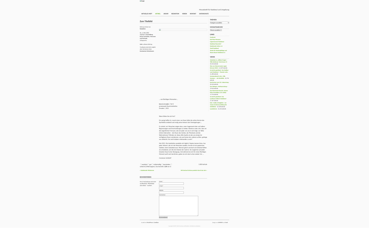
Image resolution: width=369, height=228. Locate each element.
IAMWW (220, 222)
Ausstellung (149, 34)
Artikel (157, 14)
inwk (226, 222)
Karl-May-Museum (215, 39)
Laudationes (213, 109)
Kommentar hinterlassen (147, 51)
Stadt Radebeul (214, 48)
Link (141, 44)
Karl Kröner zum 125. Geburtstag (219, 82)
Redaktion (175, 14)
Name (160, 181)
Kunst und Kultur (145, 36)
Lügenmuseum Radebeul (217, 42)
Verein (184, 14)
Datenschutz (204, 14)
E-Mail (160, 186)
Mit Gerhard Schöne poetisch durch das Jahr (194, 170)
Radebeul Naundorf (215, 44)
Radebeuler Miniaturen (147, 170)
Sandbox (156, 222)
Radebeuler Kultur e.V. (216, 46)
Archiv (166, 14)
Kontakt (193, 14)
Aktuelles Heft (146, 14)
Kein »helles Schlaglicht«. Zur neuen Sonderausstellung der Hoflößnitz (218, 104)
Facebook (212, 37)
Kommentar (162, 195)
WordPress (150, 222)
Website (161, 190)
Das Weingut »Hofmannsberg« (218, 86)
